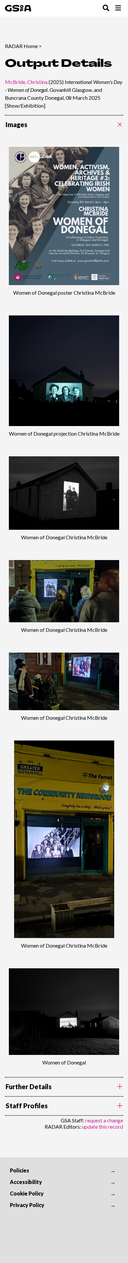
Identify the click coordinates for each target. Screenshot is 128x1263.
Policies (19, 1170)
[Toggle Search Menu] (106, 8)
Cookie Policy (27, 1193)
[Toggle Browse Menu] (118, 8)
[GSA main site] (18, 8)
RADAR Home (21, 46)
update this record (102, 1126)
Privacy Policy (27, 1205)
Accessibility (26, 1182)
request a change (104, 1120)
